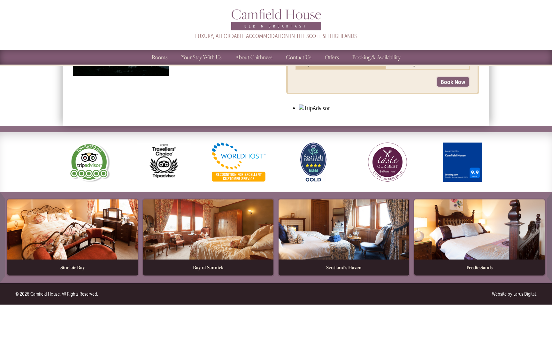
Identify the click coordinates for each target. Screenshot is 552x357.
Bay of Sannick (208, 267)
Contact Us (298, 57)
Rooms (159, 57)
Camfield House (276, 19)
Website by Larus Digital (514, 294)
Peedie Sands (479, 267)
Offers (332, 57)
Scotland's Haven (344, 267)
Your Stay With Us (201, 57)
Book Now (453, 82)
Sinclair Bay (72, 267)
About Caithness (253, 57)
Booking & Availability (376, 57)
